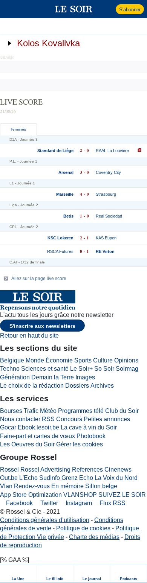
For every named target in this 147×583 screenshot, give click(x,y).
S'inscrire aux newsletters (42, 326)
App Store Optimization (31, 495)
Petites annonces (107, 419)
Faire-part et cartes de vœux (37, 436)
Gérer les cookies (79, 444)
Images (85, 377)
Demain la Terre (52, 377)
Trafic (31, 411)
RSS (48, 419)
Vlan (6, 486)
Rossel (9, 469)
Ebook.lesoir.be (38, 427)
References (87, 469)
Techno (10, 368)
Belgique (12, 360)
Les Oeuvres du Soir (27, 444)
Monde (35, 360)
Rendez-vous (32, 486)
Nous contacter (20, 419)
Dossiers (77, 385)
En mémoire (67, 486)
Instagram (78, 503)
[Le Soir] (74, 9)
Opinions (126, 360)
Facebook (19, 503)
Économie (59, 360)
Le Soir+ (81, 368)
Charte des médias (94, 537)
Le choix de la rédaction (32, 385)
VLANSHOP (80, 495)
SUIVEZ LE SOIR (122, 495)
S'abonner (130, 9)
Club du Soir (122, 411)
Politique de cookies (83, 528)
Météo (48, 411)
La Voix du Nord (116, 478)
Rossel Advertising (45, 469)
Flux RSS (112, 503)
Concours (69, 419)
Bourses (11, 411)
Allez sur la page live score (38, 278)
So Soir (104, 368)
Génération (15, 377)
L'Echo (28, 478)
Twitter (48, 503)
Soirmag (127, 368)
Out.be (9, 478)
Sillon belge (101, 486)
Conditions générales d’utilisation (44, 520)
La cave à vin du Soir (89, 427)
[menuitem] (18, 573)
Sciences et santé (45, 368)
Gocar (8, 427)
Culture (103, 360)
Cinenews (118, 469)
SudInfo (49, 478)
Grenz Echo (77, 478)
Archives (102, 385)
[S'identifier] (109, 9)
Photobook (91, 436)
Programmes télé (81, 411)
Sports (83, 360)
